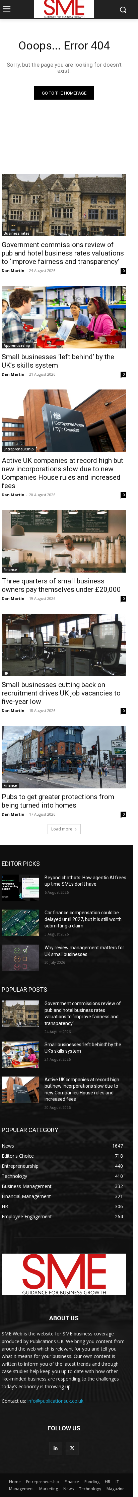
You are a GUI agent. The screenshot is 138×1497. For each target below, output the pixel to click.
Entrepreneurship (19, 449)
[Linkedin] (55, 1448)
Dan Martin (13, 270)
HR (6, 673)
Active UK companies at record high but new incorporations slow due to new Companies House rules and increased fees (62, 473)
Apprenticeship (17, 345)
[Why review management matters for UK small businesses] (20, 958)
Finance (10, 569)
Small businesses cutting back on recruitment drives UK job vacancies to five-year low (61, 693)
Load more (61, 829)
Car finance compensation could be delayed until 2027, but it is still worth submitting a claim (83, 919)
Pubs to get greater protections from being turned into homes (58, 801)
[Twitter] (72, 1448)
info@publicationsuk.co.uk (55, 1401)
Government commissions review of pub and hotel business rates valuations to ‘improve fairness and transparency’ (63, 253)
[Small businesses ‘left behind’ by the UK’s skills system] (64, 317)
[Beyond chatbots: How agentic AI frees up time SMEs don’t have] (20, 888)
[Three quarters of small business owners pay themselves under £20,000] (64, 541)
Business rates (16, 233)
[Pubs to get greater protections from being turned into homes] (64, 757)
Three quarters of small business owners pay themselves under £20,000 (61, 585)
